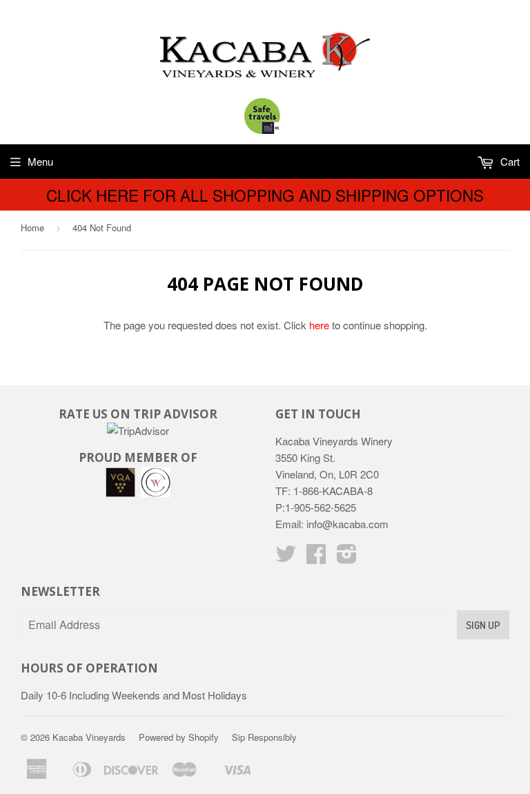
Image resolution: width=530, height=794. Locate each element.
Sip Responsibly (264, 737)
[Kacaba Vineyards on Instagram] (346, 557)
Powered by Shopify (179, 737)
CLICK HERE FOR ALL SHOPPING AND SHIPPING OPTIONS (265, 195)
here (319, 325)
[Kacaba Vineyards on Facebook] (316, 557)
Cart (509, 161)
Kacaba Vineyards (89, 737)
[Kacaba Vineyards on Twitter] (285, 557)
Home (32, 227)
